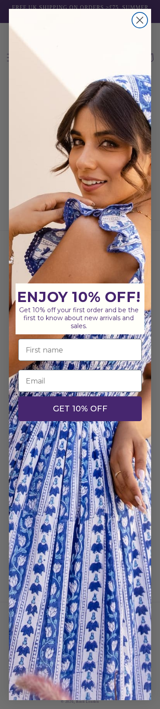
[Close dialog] (140, 20)
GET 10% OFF (80, 409)
